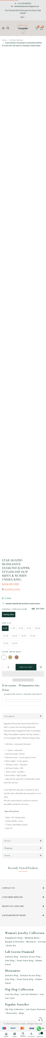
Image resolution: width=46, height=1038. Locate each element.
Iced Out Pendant (29, 994)
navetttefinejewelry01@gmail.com (26, 6)
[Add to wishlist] (41, 667)
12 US (14, 636)
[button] (23, 674)
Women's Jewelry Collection (24, 933)
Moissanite (12, 971)
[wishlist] (37, 28)
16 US (14, 643)
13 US (23, 636)
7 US (13, 628)
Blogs (21, 1013)
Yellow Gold (10, 657)
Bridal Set (11, 945)
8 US (21, 628)
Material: (14, 609)
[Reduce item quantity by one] (4, 667)
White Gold (4, 657)
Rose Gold (17, 657)
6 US (5, 628)
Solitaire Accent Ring (30, 957)
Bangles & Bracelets (15, 942)
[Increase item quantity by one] (12, 667)
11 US (5, 636)
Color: (11, 652)
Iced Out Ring (12, 994)
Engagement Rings (14, 938)
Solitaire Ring (12, 957)
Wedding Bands (32, 938)
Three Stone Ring (25, 960)
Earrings (42, 942)
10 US (37, 628)
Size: (6, 623)
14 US (32, 636)
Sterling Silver (8, 614)
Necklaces (31, 942)
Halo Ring (10, 960)
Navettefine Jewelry (12, 589)
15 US (5, 643)
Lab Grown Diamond (19, 952)
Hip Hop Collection (19, 989)
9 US (29, 628)
